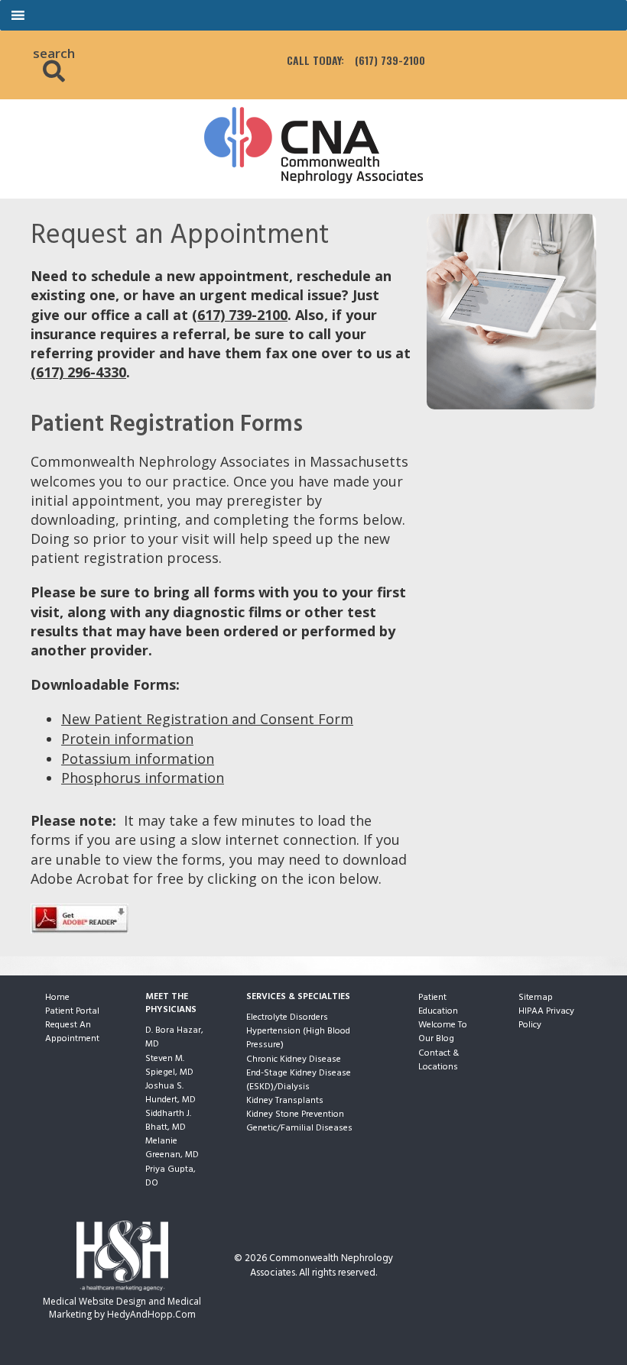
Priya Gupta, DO (170, 1176)
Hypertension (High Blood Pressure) (298, 1038)
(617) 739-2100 (390, 60)
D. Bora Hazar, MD (174, 1037)
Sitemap (535, 997)
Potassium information (137, 758)
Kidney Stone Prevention (295, 1114)
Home (57, 997)
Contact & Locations (438, 1060)
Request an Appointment (72, 1031)
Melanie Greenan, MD (172, 1148)
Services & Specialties (298, 997)
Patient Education (438, 1004)
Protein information (127, 738)
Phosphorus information (142, 777)
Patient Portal (72, 1011)
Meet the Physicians (171, 1004)
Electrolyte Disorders (287, 1017)
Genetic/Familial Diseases (299, 1128)
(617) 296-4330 (78, 372)
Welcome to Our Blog (442, 1031)
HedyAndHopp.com (151, 1314)
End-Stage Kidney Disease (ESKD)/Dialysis (298, 1080)
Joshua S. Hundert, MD (170, 1093)
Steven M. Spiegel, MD (169, 1065)
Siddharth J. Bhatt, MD (168, 1120)
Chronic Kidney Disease (293, 1059)
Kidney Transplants (284, 1100)
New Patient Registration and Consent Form (207, 719)
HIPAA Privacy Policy (546, 1018)
